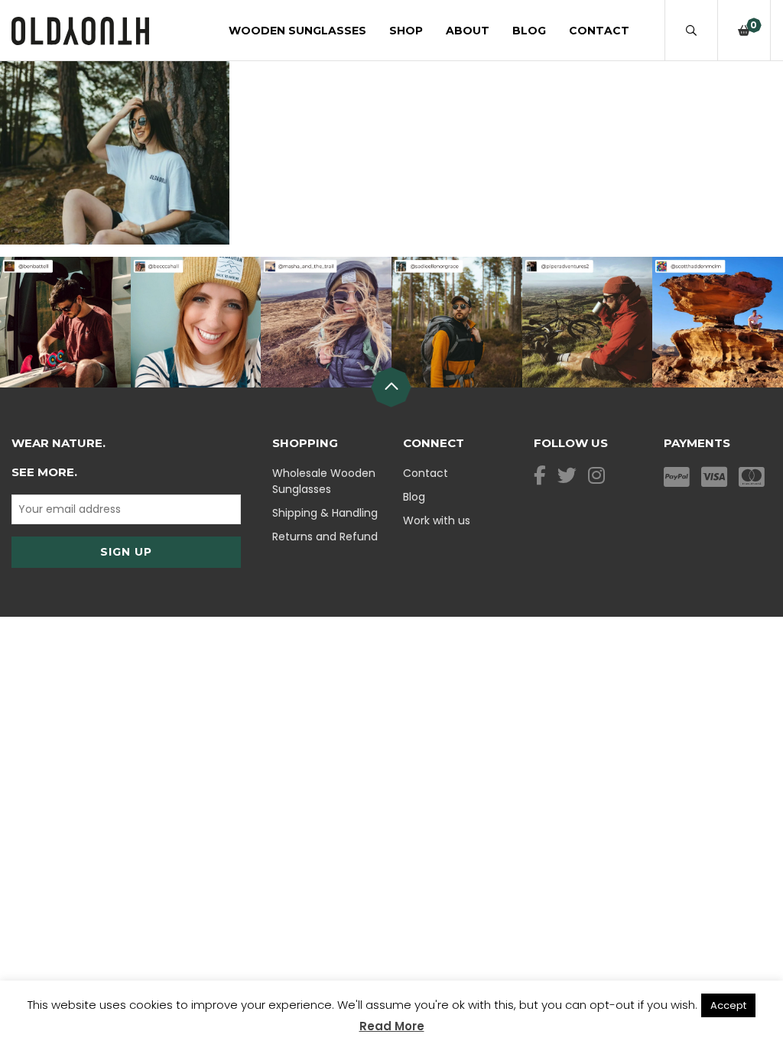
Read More (391, 1026)
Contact (599, 30)
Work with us (436, 520)
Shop (406, 30)
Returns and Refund (325, 536)
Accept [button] (728, 1005)
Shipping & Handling (325, 512)
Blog (529, 30)
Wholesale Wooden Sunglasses (323, 481)
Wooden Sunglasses (297, 30)
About (467, 30)
